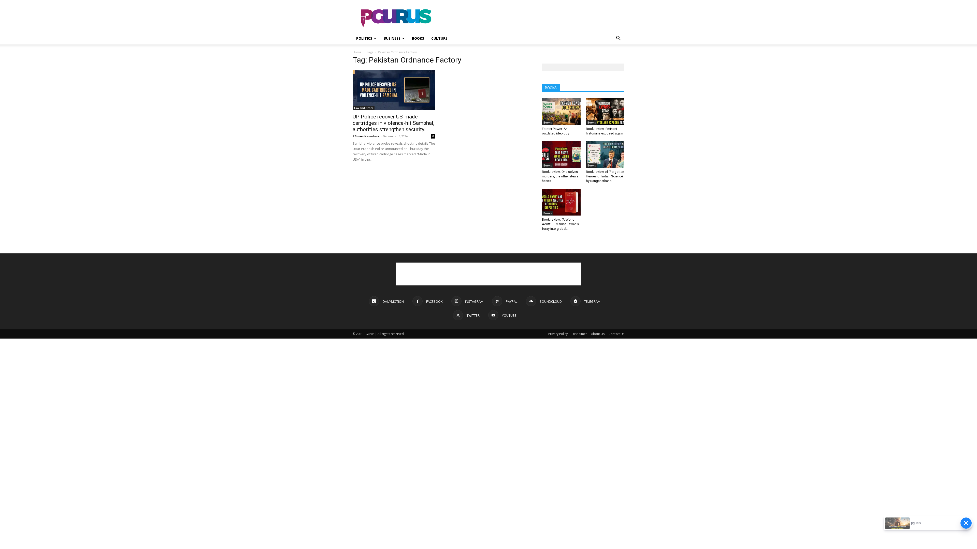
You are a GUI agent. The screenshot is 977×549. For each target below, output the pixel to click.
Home (357, 52)
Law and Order (363, 108)
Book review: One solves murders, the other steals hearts (560, 176)
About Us (598, 334)
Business (392, 38)
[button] (618, 38)
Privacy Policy (558, 334)
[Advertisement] (531, 18)
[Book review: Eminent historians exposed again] (605, 111)
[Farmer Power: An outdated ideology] (561, 111)
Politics (364, 38)
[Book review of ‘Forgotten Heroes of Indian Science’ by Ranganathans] (605, 154)
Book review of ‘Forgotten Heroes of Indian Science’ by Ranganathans (605, 176)
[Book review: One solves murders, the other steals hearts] (561, 154)
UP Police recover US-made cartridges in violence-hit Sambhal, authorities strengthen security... (393, 123)
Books (418, 38)
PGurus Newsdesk (366, 136)
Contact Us (616, 334)
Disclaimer (579, 334)
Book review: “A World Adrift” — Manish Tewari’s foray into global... (560, 224)
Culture (439, 38)
